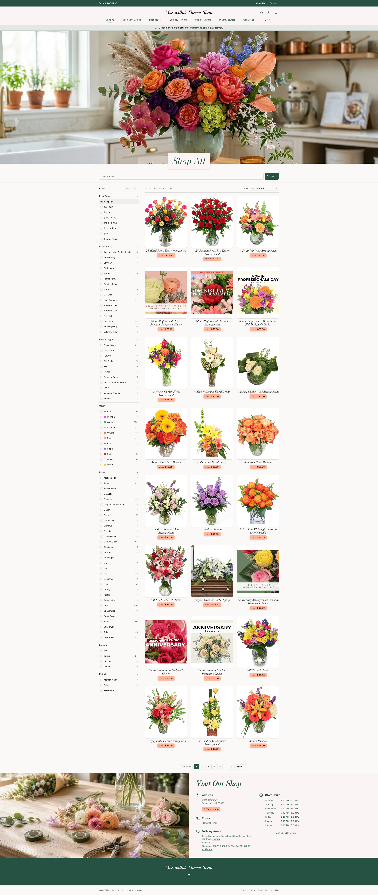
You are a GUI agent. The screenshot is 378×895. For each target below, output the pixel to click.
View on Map (212, 809)
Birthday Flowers (178, 19)
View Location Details (286, 833)
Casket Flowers (203, 19)
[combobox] (265, 188)
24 (231, 766)
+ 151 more (207, 849)
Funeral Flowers (227, 19)
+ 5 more (216, 839)
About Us (260, 3)
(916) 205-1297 (109, 3)
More (267, 19)
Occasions (248, 19)
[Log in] (269, 12)
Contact (274, 3)
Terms (243, 890)
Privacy (252, 890)
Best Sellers (155, 19)
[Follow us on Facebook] (189, 874)
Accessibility (263, 890)
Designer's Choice (132, 19)
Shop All (110, 19)
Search (273, 176)
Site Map (275, 890)
